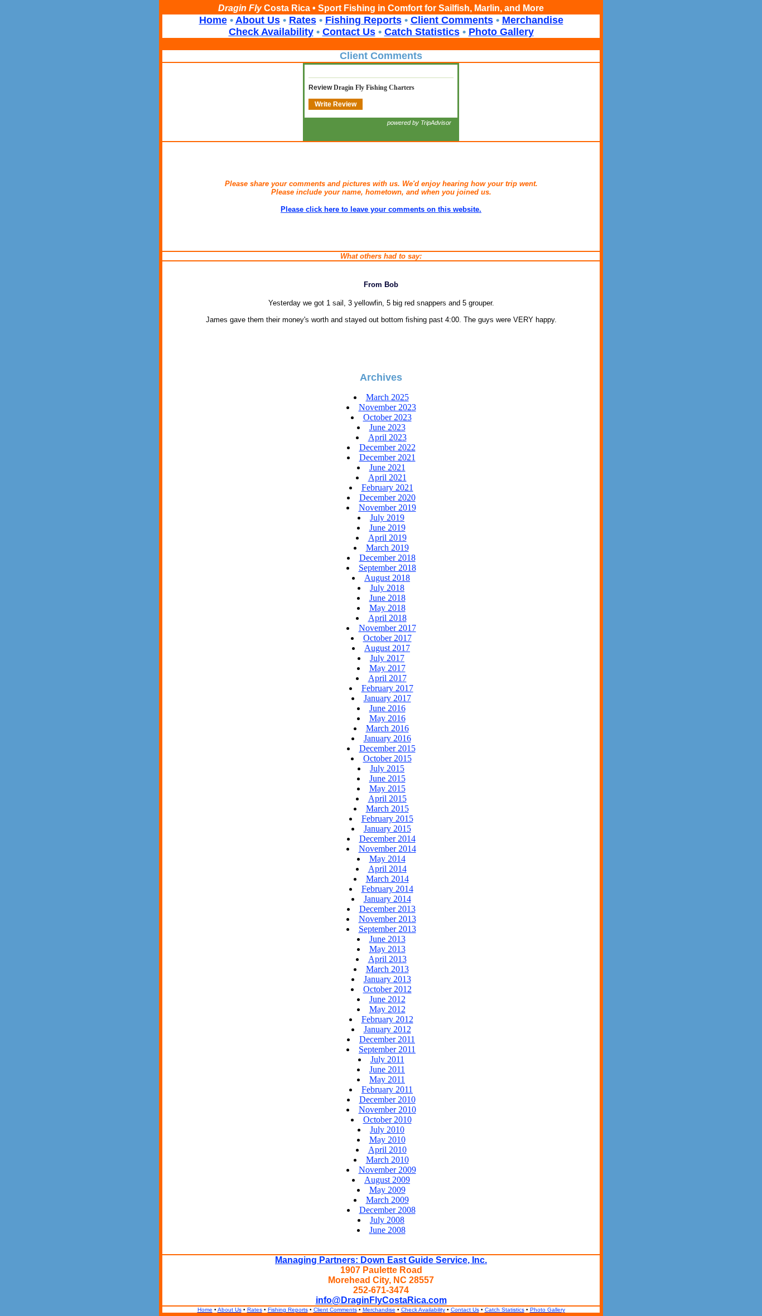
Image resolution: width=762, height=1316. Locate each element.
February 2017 (387, 688)
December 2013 (387, 909)
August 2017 (387, 648)
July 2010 (387, 1129)
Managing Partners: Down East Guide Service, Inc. (381, 1260)
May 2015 (387, 788)
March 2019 (387, 547)
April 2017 (387, 678)
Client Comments (452, 20)
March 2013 (387, 969)
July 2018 (387, 588)
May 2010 (387, 1139)
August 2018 (387, 577)
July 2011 (387, 1059)
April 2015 (387, 798)
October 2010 (387, 1119)
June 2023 (387, 427)
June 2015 (387, 778)
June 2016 (387, 708)
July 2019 (387, 517)
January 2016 (387, 738)
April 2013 (387, 959)
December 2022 (387, 447)
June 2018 (387, 598)
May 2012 (387, 1009)
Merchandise (532, 20)
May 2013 (387, 949)
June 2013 (387, 939)
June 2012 (387, 999)
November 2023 (387, 407)
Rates (302, 20)
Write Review (335, 104)
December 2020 (387, 497)
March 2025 (387, 397)
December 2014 (387, 838)
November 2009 (387, 1169)
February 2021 (387, 487)
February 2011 (387, 1089)
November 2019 (387, 507)
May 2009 (387, 1189)
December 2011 (387, 1039)
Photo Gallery (501, 31)
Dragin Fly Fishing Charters (374, 87)
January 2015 (387, 828)
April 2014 (387, 868)
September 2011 (387, 1049)
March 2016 (387, 728)
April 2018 (387, 618)
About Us (257, 20)
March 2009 (387, 1200)
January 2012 (387, 1029)
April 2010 (387, 1149)
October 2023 (387, 417)
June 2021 (387, 467)
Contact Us (348, 31)
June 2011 (387, 1069)
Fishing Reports (363, 20)
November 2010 (387, 1109)
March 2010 (387, 1159)
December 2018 (387, 557)
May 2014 (387, 858)
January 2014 (387, 899)
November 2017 (387, 628)
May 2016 (387, 718)
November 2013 (387, 919)
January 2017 (387, 698)
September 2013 (387, 929)
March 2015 (387, 808)
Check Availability (271, 31)
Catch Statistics (422, 31)
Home (213, 20)
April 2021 (387, 477)
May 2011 (387, 1079)
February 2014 (387, 888)
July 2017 (387, 658)
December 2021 (387, 457)
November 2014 (387, 848)
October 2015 (387, 758)
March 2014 (387, 878)
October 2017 (387, 638)
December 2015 (387, 748)
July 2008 (387, 1220)
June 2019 (387, 527)
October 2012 (387, 989)
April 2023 (387, 437)
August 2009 (387, 1179)
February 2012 (387, 1019)
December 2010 (387, 1099)
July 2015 (387, 768)
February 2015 (387, 818)
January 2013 (387, 979)
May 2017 (387, 668)
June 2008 (387, 1230)
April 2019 (387, 537)
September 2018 (387, 567)
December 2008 (387, 1210)
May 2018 (387, 608)
